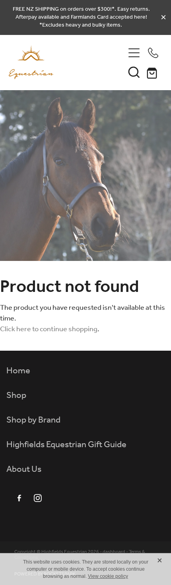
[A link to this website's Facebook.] (19, 498)
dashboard (114, 551)
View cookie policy (108, 576)
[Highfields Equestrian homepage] (66, 62)
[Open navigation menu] (134, 52)
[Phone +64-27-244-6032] (153, 52)
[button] (134, 71)
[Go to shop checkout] (153, 71)
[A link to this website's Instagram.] (37, 498)
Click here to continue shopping (48, 329)
